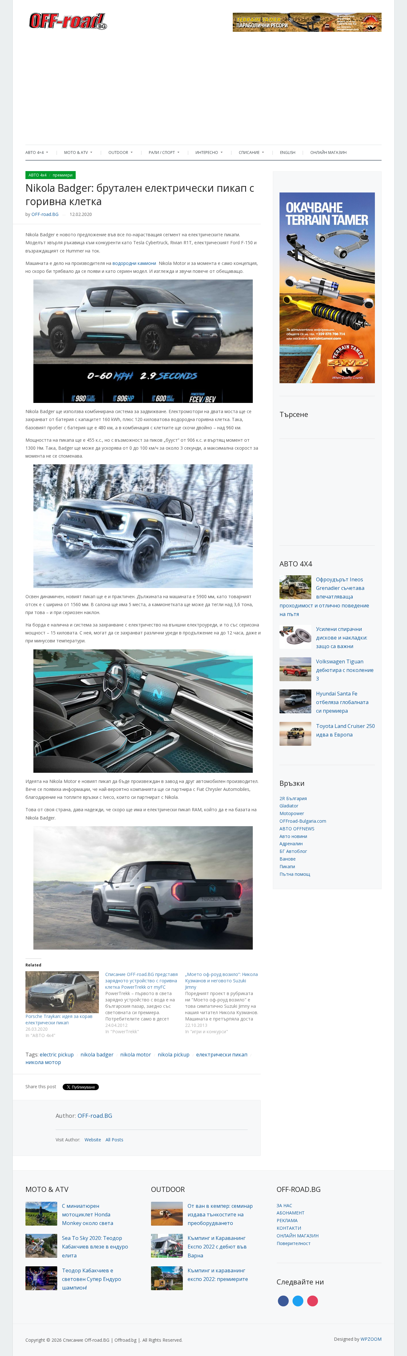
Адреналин (291, 844)
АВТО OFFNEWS (296, 829)
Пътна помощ (294, 874)
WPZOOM (371, 1339)
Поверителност (294, 1243)
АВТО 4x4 (37, 175)
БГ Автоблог (293, 851)
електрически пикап (221, 1054)
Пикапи (287, 866)
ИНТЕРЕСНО (203, 154)
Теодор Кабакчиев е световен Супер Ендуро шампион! (91, 1279)
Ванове (287, 859)
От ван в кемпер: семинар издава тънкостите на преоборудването (220, 1214)
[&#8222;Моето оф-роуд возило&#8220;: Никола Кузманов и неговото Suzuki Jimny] (225, 1003)
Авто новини (293, 836)
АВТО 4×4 (34, 154)
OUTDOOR (115, 154)
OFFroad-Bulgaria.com (302, 821)
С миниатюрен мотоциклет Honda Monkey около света (87, 1214)
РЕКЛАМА (287, 1220)
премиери (62, 175)
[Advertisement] (203, 90)
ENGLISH (287, 152)
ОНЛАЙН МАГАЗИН (328, 152)
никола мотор (43, 1062)
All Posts (114, 1140)
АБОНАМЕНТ (291, 1213)
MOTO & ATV (73, 154)
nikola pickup (174, 1054)
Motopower (291, 813)
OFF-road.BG (45, 214)
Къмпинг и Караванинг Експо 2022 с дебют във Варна (217, 1247)
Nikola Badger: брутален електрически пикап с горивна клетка (139, 194)
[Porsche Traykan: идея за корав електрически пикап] (62, 992)
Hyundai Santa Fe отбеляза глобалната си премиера (342, 702)
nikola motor (135, 1054)
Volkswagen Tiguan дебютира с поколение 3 (345, 670)
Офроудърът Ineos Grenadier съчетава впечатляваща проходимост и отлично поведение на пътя (324, 597)
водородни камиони (134, 263)
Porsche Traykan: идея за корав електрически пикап (59, 1019)
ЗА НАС (284, 1205)
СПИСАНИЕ (245, 154)
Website (93, 1140)
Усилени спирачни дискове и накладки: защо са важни (341, 638)
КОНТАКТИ (289, 1228)
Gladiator (288, 806)
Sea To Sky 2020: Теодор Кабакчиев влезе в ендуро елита (95, 1247)
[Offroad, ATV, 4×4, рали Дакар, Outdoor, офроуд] (82, 19)
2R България (293, 798)
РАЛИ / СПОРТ (158, 154)
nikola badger (97, 1054)
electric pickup (57, 1054)
